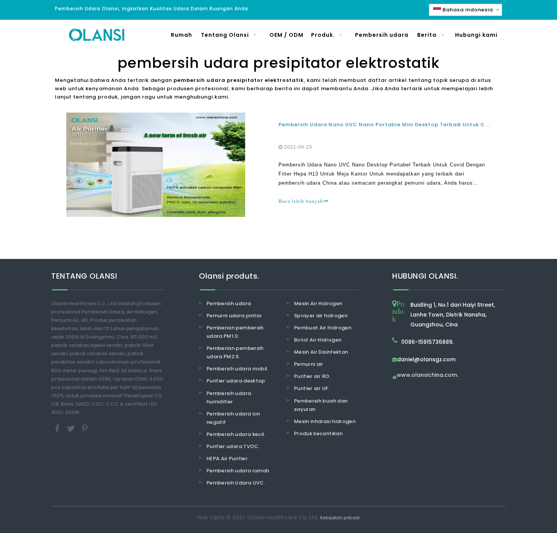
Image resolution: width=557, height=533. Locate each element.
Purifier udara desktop (236, 380)
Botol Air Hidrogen (317, 339)
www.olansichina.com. (427, 375)
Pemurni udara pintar (234, 315)
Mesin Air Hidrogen (318, 303)
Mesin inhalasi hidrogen (324, 421)
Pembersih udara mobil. (238, 368)
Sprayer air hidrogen (320, 315)
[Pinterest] (84, 428)
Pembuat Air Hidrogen (322, 327)
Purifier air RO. (312, 376)
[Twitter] (71, 428)
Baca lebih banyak (300, 201)
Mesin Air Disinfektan (321, 352)
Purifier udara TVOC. (233, 446)
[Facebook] (58, 428)
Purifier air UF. (312, 388)
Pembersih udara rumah (238, 470)
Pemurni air (308, 364)
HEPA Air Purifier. (228, 458)
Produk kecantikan (318, 433)
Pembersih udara (229, 303)
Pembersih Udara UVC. (236, 482)
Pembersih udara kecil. (236, 434)
